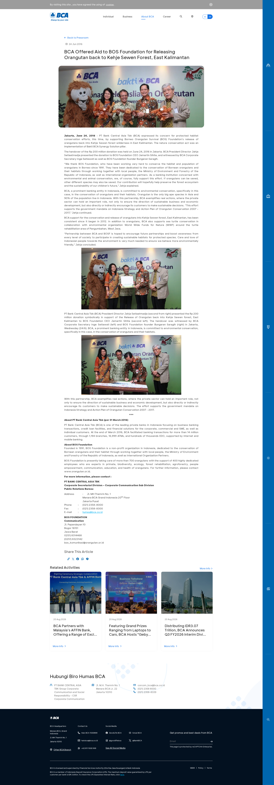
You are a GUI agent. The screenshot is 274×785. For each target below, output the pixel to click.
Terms (209, 768)
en (210, 17)
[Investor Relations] (268, 196)
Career (167, 16)
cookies (110, 4)
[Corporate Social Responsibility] (268, 588)
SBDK (192, 768)
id (205, 17)
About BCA (147, 16)
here (122, 774)
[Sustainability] (268, 457)
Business (127, 16)
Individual (108, 16)
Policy (200, 768)
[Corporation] (268, 65)
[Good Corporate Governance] (268, 327)
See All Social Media (115, 748)
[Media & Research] (268, 719)
